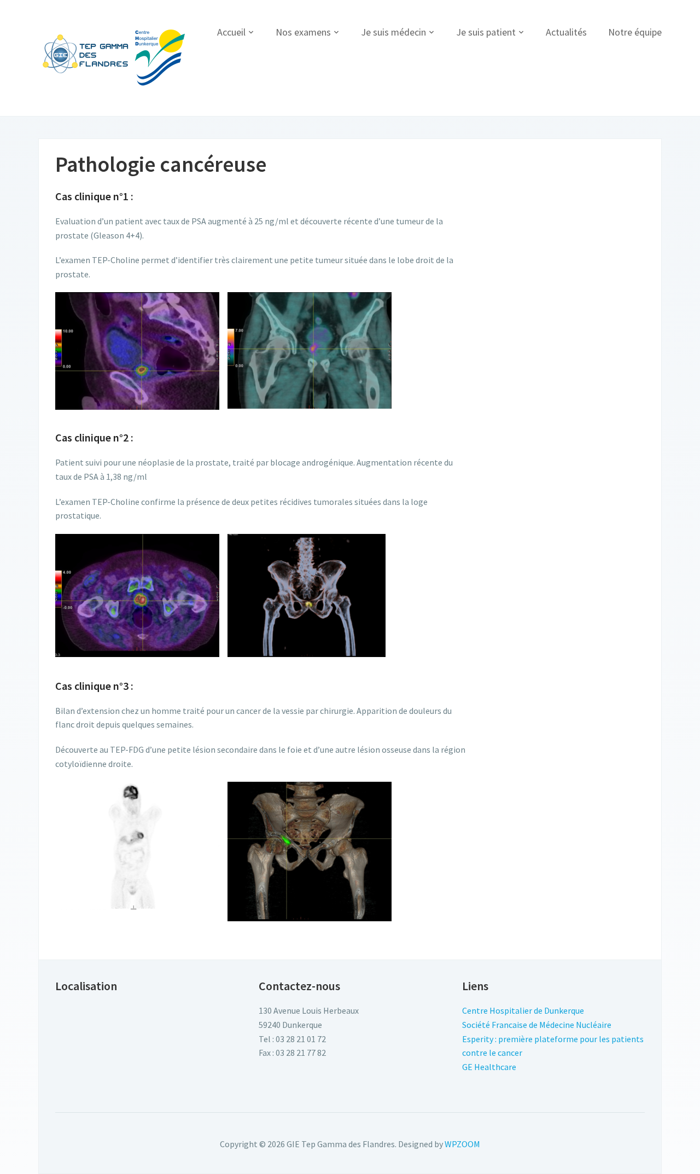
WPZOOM (462, 1143)
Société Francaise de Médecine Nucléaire (536, 1024)
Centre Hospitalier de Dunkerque (523, 1010)
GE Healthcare (489, 1066)
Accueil (231, 32)
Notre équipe (635, 32)
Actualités (566, 32)
